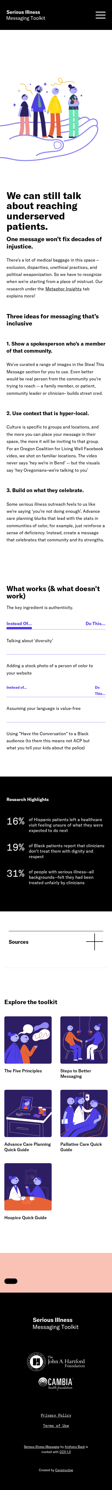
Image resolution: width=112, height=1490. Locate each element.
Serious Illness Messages (42, 1447)
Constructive (64, 1470)
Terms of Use (56, 1425)
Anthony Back (75, 1447)
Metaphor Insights (63, 288)
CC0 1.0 (65, 1452)
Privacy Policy (56, 1415)
